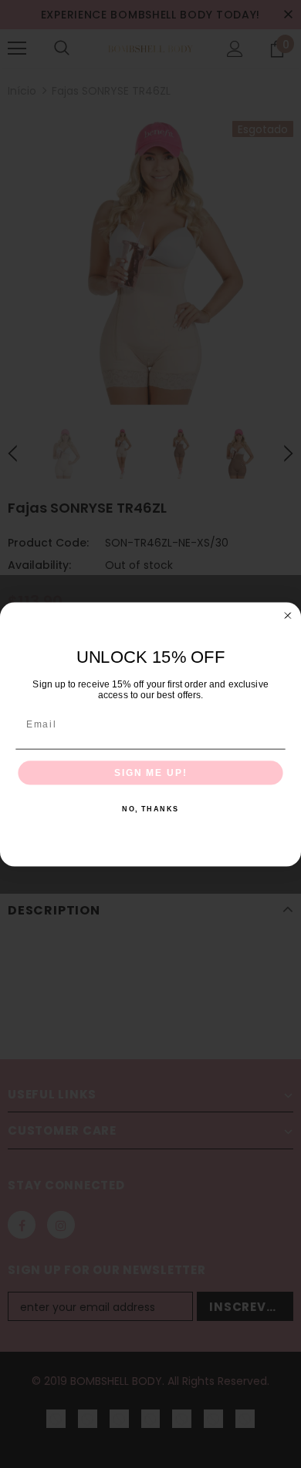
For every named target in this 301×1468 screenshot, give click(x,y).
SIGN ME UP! (150, 772)
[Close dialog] (287, 615)
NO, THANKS (150, 808)
